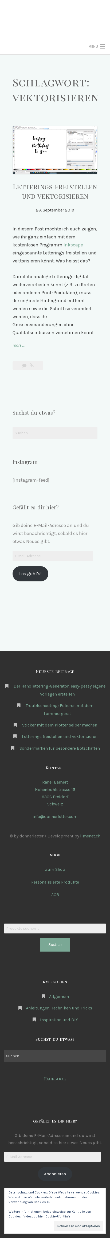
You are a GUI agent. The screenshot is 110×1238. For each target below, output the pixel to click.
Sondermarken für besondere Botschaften (59, 748)
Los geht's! (30, 573)
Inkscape (73, 244)
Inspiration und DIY (59, 1019)
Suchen (55, 944)
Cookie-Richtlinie (57, 1216)
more (19, 345)
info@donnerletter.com (55, 816)
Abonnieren (55, 1173)
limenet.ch (90, 835)
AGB (55, 894)
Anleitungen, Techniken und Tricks (59, 1008)
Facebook (55, 1078)
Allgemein (59, 996)
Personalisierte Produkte (55, 882)
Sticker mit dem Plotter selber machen (59, 725)
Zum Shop (55, 869)
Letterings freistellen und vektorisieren (59, 736)
